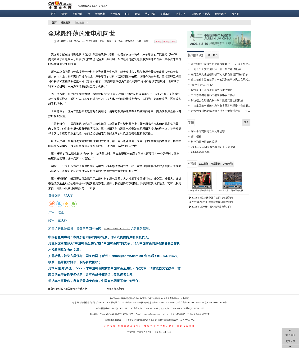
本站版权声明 (186, 326)
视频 (193, 163)
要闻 (63, 13)
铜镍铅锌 (77, 13)
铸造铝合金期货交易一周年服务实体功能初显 (217, 100)
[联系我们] (144, 298)
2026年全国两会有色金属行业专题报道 (213, 146)
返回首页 (290, 341)
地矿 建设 (150, 13)
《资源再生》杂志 (200, 13)
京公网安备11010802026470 (190, 302)
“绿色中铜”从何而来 (202, 84)
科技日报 (111, 41)
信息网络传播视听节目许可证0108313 (90, 302)
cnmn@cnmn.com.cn (154, 314)
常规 (173, 41)
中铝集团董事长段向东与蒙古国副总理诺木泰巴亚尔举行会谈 (221, 105)
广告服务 (103, 6)
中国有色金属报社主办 (87, 6)
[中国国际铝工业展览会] (219, 39)
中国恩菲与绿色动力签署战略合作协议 (213, 95)
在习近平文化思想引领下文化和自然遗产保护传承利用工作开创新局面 (221, 74)
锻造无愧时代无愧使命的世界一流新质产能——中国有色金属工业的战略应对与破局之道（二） (221, 110)
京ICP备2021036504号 (215, 302)
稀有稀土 (100, 13)
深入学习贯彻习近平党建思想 (208, 131)
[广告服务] (155, 298)
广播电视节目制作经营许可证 (122, 302)
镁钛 (137, 13)
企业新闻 (204, 163)
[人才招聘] (184, 298)
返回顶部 (290, 335)
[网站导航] (133, 298)
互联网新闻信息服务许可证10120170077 (156, 302)
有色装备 (129, 41)
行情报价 (220, 13)
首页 (53, 13)
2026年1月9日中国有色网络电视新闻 (211, 206)
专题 (191, 122)
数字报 (235, 13)
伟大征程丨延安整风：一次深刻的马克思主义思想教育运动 (221, 79)
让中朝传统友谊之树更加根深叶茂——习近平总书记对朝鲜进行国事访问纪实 (221, 63)
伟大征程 (196, 136)
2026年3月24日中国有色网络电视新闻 (202, 190)
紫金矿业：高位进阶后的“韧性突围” (211, 89)
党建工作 (165, 13)
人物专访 (228, 163)
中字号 (166, 41)
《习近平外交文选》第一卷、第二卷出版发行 (217, 69)
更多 (246, 122)
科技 (127, 13)
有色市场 (115, 13)
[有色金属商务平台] (169, 298)
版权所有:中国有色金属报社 (123, 326)
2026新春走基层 (200, 152)
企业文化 (180, 13)
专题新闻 (216, 163)
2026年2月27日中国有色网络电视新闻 (232, 190)
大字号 (158, 41)
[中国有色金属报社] (119, 298)
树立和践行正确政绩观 (204, 141)
